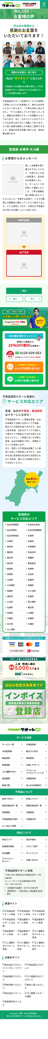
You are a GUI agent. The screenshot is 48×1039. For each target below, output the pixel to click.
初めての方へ (8, 798)
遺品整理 (6, 778)
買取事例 (6, 812)
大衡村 (31, 623)
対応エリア (7, 839)
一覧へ (23, 290)
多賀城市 (32, 546)
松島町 (31, 596)
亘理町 (10, 574)
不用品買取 (7, 751)
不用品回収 (31, 744)
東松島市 (32, 563)
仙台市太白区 (34, 524)
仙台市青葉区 (13, 524)
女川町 (10, 623)
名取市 (31, 541)
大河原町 (11, 585)
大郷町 (10, 618)
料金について (32, 798)
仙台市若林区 (13, 535)
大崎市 (10, 541)
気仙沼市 (32, 552)
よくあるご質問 (9, 825)
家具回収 (30, 758)
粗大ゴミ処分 (32, 751)
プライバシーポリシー (8, 859)
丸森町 (10, 607)
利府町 (31, 568)
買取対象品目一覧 (34, 805)
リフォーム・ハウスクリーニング (35, 771)
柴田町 (10, 568)
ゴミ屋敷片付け (9, 771)
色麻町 (31, 618)
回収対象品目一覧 (10, 805)
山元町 (10, 601)
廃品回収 (6, 758)
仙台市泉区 (12, 530)
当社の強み (31, 839)
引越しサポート (33, 764)
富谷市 (10, 557)
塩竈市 (31, 557)
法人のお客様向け (34, 785)
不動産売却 (31, 778)
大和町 (10, 579)
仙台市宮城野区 (35, 530)
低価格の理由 (8, 846)
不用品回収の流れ (10, 819)
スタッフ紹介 (32, 846)
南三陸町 (32, 601)
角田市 (31, 579)
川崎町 (31, 612)
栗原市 (10, 552)
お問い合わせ (32, 859)
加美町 (10, 590)
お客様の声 (31, 819)
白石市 (31, 574)
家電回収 (6, 764)
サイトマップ (32, 853)
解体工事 (6, 785)
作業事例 (30, 812)
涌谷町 (10, 596)
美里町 (31, 585)
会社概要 (6, 853)
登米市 (10, 546)
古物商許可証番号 (14, 887)
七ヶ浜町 (32, 590)
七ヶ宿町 (11, 629)
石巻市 (31, 535)
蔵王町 (31, 607)
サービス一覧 (8, 744)
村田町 (10, 612)
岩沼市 (10, 563)
